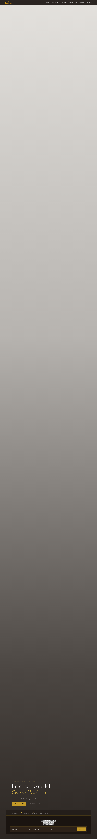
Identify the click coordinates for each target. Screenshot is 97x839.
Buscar (81, 829)
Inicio (47, 2)
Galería (81, 2)
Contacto (89, 2)
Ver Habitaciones (35, 804)
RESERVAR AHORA (48, 824)
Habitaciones (55, 2)
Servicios (64, 2)
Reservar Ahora (19, 804)
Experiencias (73, 2)
